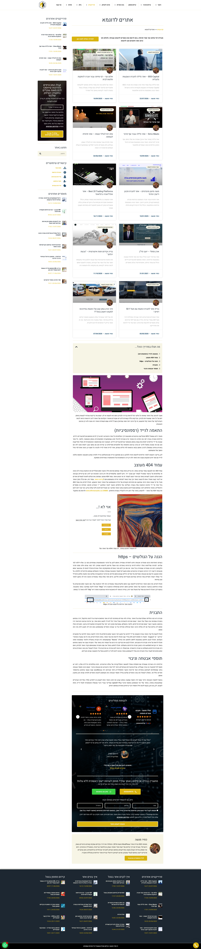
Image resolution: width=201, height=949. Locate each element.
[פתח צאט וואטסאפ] (5, 945)
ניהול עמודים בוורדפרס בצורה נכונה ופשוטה (49, 234)
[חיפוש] (40, 153)
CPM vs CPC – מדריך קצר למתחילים (51, 917)
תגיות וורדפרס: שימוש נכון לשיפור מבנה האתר (50, 246)
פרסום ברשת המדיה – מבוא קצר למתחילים (49, 929)
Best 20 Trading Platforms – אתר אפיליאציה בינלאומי (97, 193)
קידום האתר (99, 479)
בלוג (80, 5)
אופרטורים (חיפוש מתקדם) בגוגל (114, 893)
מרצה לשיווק (106, 5)
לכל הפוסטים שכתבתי (136, 858)
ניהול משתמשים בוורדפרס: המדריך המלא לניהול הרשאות (50, 199)
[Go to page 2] (105, 730)
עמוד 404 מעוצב (152, 357)
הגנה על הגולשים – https (149, 361)
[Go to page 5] (100, 730)
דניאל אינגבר (116, 707)
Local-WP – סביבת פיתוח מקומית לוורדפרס (50, 211)
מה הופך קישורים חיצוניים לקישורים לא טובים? (116, 904)
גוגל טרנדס (120, 914)
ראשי (159, 5)
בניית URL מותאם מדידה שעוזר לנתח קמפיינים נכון (51, 269)
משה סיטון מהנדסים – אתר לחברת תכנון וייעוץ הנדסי (50, 71)
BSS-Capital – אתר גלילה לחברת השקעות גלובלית (50, 24)
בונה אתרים (120, 5)
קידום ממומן (132, 5)
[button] (76, 347)
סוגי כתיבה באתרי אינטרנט (52, 280)
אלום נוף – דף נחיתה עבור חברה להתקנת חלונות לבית (51, 36)
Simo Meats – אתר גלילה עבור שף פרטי (50, 47)
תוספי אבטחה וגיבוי (151, 368)
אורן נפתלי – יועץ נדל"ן (149, 251)
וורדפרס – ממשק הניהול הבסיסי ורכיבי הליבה (50, 257)
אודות (70, 5)
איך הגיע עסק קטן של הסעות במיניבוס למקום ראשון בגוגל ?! (96, 310)
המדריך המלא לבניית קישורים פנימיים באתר (114, 925)
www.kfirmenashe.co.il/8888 (97, 490)
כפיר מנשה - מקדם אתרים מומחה (143, 712)
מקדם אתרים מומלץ (117, 768)
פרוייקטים (91, 5)
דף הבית (160, 29)
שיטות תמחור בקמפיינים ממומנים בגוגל (51, 894)
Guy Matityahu (89, 707)
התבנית (155, 365)
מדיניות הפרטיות (52, 126)
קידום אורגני (147, 5)
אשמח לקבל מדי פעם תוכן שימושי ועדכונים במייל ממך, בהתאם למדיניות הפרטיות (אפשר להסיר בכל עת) (118, 810)
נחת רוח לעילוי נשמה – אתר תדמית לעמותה (50, 59)
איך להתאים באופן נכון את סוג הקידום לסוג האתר (51, 222)
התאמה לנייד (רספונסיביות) (148, 354)
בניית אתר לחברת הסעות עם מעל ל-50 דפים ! (142, 310)
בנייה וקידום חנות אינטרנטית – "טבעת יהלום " (97, 253)
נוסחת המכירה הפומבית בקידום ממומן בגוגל (49, 905)
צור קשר (58, 5)
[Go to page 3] (103, 730)
